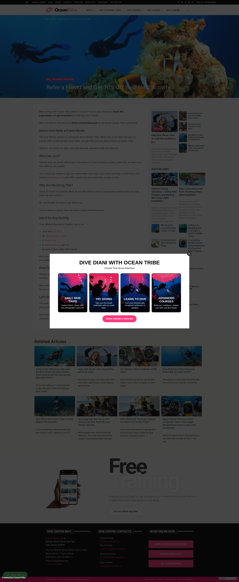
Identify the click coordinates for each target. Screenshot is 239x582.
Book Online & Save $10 (119, 319)
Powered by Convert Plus (13, 577)
